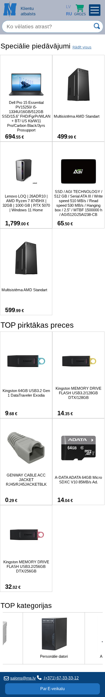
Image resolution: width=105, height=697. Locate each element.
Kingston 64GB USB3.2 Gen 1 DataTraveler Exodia (26, 392)
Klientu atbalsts (28, 11)
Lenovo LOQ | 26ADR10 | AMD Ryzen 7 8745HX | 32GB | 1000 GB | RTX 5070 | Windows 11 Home (26, 203)
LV (67, 7)
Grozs (80, 14)
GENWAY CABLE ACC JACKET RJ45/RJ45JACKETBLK (26, 479)
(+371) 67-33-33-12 (61, 678)
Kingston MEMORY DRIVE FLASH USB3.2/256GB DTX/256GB (26, 566)
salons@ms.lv (23, 678)
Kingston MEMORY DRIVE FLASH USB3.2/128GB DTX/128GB (78, 393)
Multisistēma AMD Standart (76, 116)
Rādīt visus (81, 47)
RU (67, 14)
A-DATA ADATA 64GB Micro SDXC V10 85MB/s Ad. (78, 479)
